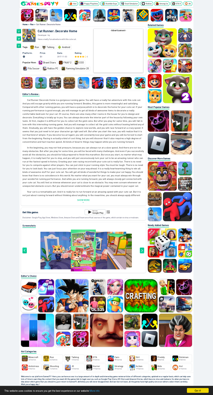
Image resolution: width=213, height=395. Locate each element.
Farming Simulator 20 (77, 68)
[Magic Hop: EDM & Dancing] (46, 287)
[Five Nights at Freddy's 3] (126, 83)
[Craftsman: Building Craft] (181, 121)
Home (25, 24)
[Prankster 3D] (175, 330)
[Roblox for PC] (41, 15)
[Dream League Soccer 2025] (98, 304)
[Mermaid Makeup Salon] (115, 287)
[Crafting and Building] (141, 296)
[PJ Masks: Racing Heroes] (112, 83)
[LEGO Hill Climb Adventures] (140, 83)
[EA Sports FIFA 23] (128, 15)
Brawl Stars (49, 62)
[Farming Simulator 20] (132, 322)
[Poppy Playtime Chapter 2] (27, 15)
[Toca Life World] (85, 15)
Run (31, 24)
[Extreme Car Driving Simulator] (181, 143)
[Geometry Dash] (142, 15)
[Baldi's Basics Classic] (167, 287)
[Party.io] (97, 83)
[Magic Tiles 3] (37, 330)
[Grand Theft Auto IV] (55, 83)
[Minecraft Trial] (69, 83)
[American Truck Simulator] (184, 304)
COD (81, 62)
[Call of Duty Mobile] (99, 15)
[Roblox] (158, 143)
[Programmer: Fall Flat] (56, 15)
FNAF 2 (67, 62)
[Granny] (63, 322)
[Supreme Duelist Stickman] (70, 15)
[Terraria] (41, 83)
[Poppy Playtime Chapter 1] (157, 15)
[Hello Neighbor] (106, 330)
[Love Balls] (29, 304)
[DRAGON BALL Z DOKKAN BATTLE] (72, 296)
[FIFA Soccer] (171, 15)
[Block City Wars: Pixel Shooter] (114, 15)
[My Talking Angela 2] (132, 339)
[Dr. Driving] (29, 287)
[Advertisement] (118, 52)
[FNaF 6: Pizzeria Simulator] (27, 83)
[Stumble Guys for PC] (186, 15)
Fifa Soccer (34, 68)
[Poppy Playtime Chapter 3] (158, 121)
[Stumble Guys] (115, 304)
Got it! (198, 390)
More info (94, 390)
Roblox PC (52, 68)
